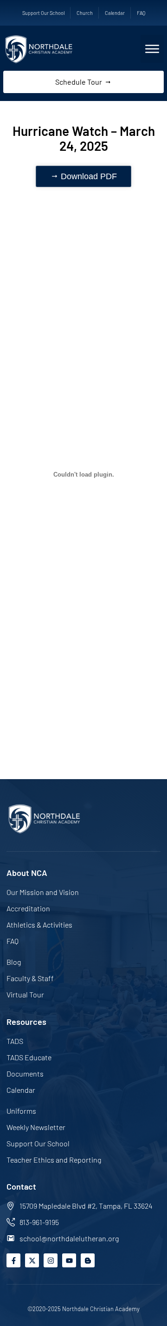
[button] (152, 49)
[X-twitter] (32, 1260)
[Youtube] (69, 1260)
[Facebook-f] (13, 1260)
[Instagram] (51, 1260)
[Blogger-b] (88, 1260)
